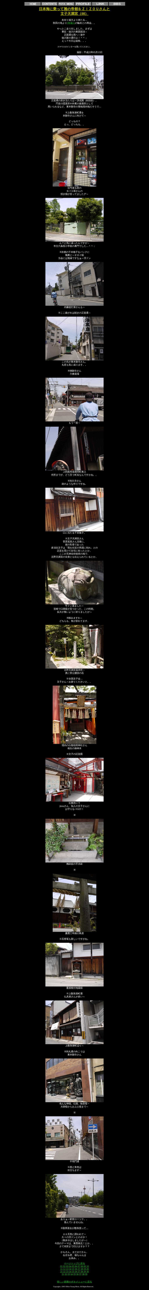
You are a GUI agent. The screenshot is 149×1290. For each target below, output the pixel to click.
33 (69, 1274)
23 (67, 1271)
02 (64, 1266)
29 (85, 1271)
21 (61, 1271)
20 (87, 1269)
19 (85, 1269)
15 (73, 1269)
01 (61, 1266)
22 (64, 1271)
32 (66, 1274)
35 (74, 1274)
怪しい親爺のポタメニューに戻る (74, 1282)
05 (73, 1266)
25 (73, 1271)
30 (87, 1271)
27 (79, 1271)
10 (87, 1266)
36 (77, 1274)
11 (61, 1269)
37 (80, 1274)
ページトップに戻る (74, 1263)
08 (82, 1266)
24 (70, 1271)
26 (76, 1271)
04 (70, 1266)
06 (76, 1266)
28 (82, 1271)
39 (86, 1274)
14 (70, 1269)
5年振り (71, 23)
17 (79, 1269)
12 (64, 1269)
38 (83, 1274)
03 (67, 1266)
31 (63, 1274)
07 (79, 1266)
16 (76, 1269)
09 (85, 1266)
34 (71, 1274)
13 (67, 1269)
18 (82, 1269)
